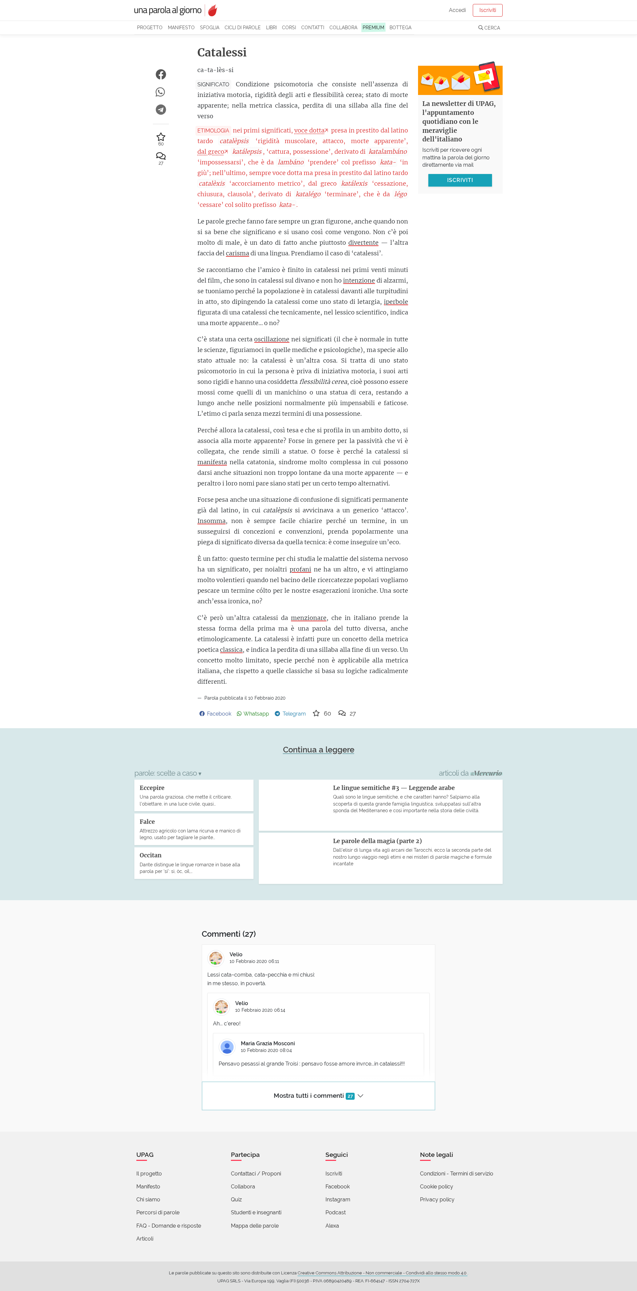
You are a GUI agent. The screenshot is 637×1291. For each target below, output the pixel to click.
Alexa (332, 1226)
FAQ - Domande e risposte (168, 1226)
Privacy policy (437, 1199)
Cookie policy (436, 1186)
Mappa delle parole (255, 1226)
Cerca (491, 28)
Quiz (236, 1199)
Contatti (312, 27)
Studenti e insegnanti (256, 1212)
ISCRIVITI (460, 180)
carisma (237, 253)
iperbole (396, 301)
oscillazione (271, 339)
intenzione (359, 280)
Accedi (457, 10)
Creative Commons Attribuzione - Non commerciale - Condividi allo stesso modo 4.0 (382, 1272)
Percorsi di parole (157, 1212)
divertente (363, 242)
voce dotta (309, 130)
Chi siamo (148, 1199)
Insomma (211, 521)
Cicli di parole (243, 27)
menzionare (308, 618)
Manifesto (181, 27)
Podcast (335, 1212)
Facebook (337, 1186)
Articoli (144, 1239)
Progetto (150, 27)
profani (300, 569)
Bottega (400, 27)
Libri (271, 27)
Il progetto (149, 1173)
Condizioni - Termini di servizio (456, 1173)
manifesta (212, 462)
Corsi (289, 27)
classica (231, 649)
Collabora (343, 27)
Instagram (337, 1199)
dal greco (210, 151)
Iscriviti (487, 10)
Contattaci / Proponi (256, 1173)
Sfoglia (209, 27)
